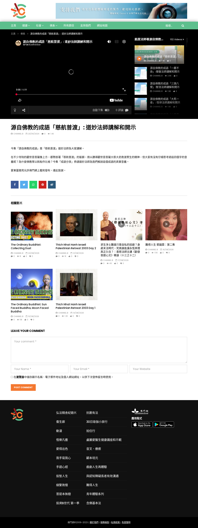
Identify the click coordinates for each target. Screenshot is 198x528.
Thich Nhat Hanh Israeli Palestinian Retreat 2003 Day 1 (75, 306)
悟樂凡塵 (62, 440)
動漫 (59, 431)
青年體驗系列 (95, 494)
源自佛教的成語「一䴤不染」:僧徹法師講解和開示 (165, 69)
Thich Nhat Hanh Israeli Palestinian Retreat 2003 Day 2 (76, 246)
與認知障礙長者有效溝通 (102, 476)
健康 (25, 25)
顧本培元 (92, 458)
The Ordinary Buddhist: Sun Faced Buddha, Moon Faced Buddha (30, 308)
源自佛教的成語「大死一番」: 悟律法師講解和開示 (165, 100)
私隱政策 (115, 522)
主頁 (13, 25)
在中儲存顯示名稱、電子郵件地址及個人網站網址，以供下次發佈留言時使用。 (64, 377)
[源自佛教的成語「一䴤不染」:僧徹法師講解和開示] (141, 73)
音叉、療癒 (93, 449)
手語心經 (62, 467)
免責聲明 (126, 522)
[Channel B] (18, 11)
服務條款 (104, 522)
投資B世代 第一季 (67, 503)
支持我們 (85, 25)
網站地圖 (102, 25)
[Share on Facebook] (15, 185)
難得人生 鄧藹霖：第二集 (160, 245)
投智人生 (62, 476)
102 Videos (176, 39)
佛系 (52, 25)
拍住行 (90, 431)
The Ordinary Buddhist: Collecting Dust (26, 246)
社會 (38, 25)
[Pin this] (42, 185)
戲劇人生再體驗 (96, 467)
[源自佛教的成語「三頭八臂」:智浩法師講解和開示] (141, 88)
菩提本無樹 (63, 494)
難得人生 (92, 485)
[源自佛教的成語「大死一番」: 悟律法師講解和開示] (141, 104)
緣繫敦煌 (62, 485)
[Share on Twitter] (24, 185)
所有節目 (69, 25)
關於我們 (94, 522)
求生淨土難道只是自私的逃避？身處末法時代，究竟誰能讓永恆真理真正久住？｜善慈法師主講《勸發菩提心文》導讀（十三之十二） (120, 250)
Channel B (158, 75)
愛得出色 (62, 449)
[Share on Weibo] (52, 185)
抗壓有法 (92, 413)
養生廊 (60, 422)
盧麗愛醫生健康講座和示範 (104, 440)
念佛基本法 (93, 503)
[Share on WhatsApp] (33, 185)
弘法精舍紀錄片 (66, 413)
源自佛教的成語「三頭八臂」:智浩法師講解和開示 (165, 85)
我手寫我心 (63, 458)
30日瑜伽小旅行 (97, 422)
